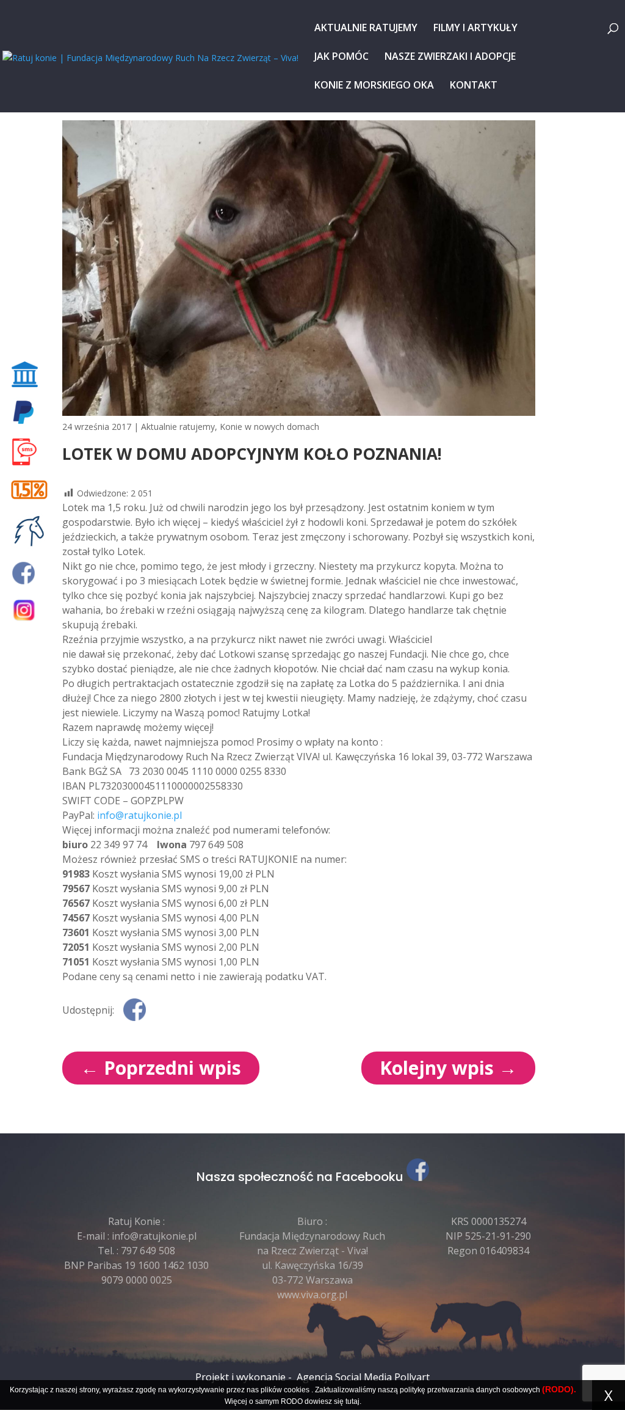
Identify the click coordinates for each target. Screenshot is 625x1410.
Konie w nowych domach (269, 426)
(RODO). (559, 1389)
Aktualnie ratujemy (365, 28)
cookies (296, 1390)
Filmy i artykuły (475, 28)
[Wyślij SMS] (31, 452)
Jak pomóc (341, 57)
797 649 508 (148, 1250)
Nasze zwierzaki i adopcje (450, 57)
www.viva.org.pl (312, 1294)
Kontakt (473, 86)
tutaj (352, 1401)
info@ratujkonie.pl (139, 815)
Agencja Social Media (344, 1377)
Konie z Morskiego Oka (374, 86)
